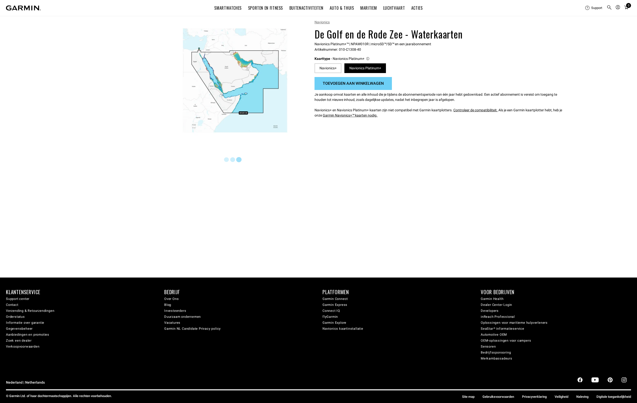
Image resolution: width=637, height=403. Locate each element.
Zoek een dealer (19, 340)
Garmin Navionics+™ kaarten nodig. (350, 115)
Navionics (322, 22)
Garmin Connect (335, 299)
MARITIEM (368, 8)
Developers (490, 311)
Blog (167, 305)
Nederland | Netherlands (25, 382)
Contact (12, 305)
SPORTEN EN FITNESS (265, 8)
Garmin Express (334, 305)
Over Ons (171, 299)
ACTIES (417, 8)
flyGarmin (330, 317)
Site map (468, 397)
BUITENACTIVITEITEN (306, 8)
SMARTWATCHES (228, 8)
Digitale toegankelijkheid (613, 397)
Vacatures (172, 322)
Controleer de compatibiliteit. (475, 110)
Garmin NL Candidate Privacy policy (192, 328)
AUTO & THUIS (342, 8)
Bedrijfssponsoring (496, 352)
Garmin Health (492, 299)
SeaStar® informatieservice (502, 328)
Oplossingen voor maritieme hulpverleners (514, 322)
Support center (17, 299)
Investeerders (175, 311)
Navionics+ (328, 68)
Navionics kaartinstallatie (342, 328)
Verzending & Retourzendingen (30, 311)
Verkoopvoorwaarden (22, 346)
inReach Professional (498, 317)
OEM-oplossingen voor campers (506, 340)
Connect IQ (331, 311)
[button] (342, 58)
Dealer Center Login (496, 305)
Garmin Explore (334, 322)
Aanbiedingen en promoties (27, 334)
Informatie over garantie (25, 322)
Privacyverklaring (534, 397)
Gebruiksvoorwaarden (498, 397)
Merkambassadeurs (496, 358)
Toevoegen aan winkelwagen (353, 83)
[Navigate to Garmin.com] (23, 8)
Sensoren (488, 346)
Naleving (582, 397)
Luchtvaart (394, 8)
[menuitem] (594, 8)
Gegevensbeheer (19, 328)
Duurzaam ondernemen (182, 317)
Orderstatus (15, 317)
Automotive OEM (494, 334)
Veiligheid (561, 397)
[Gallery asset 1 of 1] (235, 80)
